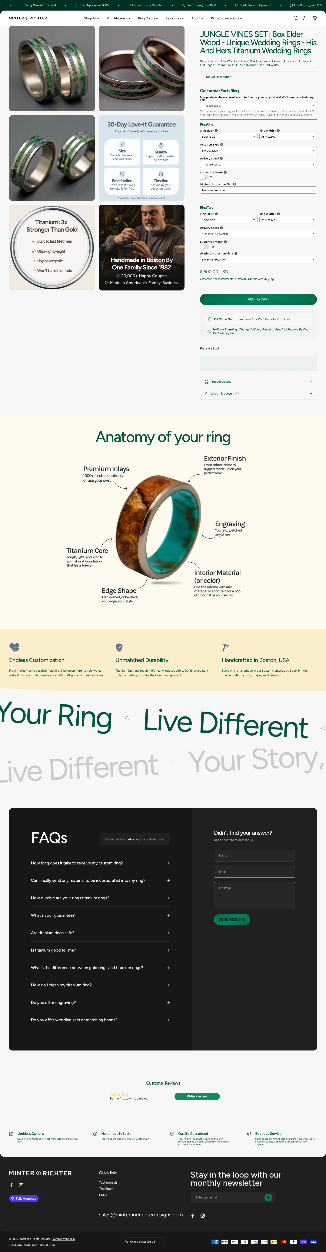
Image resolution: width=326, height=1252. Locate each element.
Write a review (197, 1096)
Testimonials (108, 1182)
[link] (56, 647)
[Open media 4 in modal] (142, 158)
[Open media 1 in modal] (52, 68)
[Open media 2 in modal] (142, 68)
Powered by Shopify (63, 1239)
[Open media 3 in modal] (52, 158)
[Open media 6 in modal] (142, 247)
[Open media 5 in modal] (52, 247)
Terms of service (47, 1245)
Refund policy (15, 1245)
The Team (106, 1189)
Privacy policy (31, 1245)
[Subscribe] (268, 1197)
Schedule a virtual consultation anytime (281, 1143)
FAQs (130, 839)
